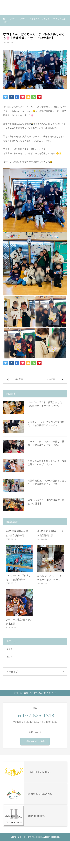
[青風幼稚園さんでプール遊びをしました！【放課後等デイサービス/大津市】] (13, 485)
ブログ (10, 649)
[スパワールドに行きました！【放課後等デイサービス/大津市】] (19, 558)
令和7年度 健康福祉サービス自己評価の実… (18, 533)
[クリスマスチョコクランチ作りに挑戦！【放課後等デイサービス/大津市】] (13, 446)
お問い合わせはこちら (35, 741)
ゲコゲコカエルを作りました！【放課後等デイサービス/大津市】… (47, 463)
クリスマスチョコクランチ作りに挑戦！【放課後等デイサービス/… (46, 443)
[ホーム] (4, 18)
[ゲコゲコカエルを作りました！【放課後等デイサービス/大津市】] (13, 465)
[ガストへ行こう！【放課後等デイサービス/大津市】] (13, 505)
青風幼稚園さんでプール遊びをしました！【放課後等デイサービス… (47, 482)
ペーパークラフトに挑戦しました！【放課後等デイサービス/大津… (46, 404)
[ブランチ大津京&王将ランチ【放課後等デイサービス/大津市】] (19, 602)
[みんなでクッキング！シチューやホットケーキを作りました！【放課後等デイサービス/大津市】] (50, 558)
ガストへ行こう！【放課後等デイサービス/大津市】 (47, 502)
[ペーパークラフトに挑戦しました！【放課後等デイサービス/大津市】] (13, 407)
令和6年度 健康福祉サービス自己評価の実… (50, 533)
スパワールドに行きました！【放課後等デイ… (18, 577)
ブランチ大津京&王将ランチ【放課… (19, 621)
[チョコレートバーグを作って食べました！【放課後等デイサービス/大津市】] (13, 426)
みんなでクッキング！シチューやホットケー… (49, 577)
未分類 (10, 657)
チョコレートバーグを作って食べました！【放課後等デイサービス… (47, 424)
